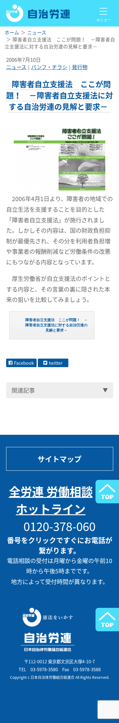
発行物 (80, 67)
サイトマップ (59, 458)
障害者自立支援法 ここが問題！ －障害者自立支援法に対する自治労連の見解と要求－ (56, 325)
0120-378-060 (59, 526)
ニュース (16, 67)
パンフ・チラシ (49, 67)
